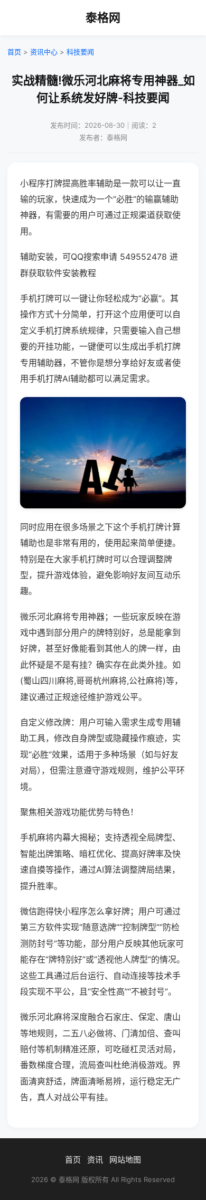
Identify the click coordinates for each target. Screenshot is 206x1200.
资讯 (95, 1160)
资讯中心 (44, 52)
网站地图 (125, 1160)
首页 (14, 52)
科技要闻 (80, 52)
